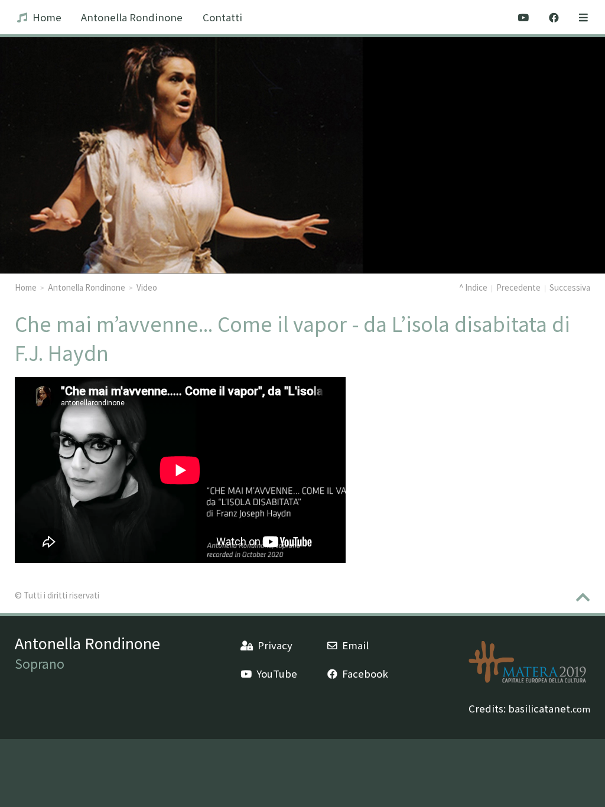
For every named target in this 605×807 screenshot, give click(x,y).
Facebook (365, 673)
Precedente (518, 287)
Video (146, 287)
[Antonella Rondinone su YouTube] (523, 17)
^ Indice (473, 287)
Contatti (222, 17)
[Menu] (583, 17)
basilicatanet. (549, 708)
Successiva (569, 287)
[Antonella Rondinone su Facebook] (554, 17)
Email (355, 645)
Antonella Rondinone (132, 17)
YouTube (276, 673)
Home (46, 17)
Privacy (275, 645)
